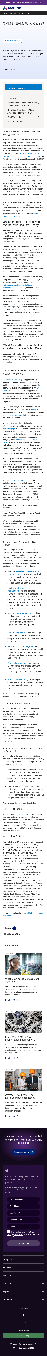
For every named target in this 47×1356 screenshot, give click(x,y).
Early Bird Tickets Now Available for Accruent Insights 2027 (21, 2)
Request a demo (21, 1152)
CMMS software (10, 380)
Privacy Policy (24, 1331)
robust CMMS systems (23, 480)
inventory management (23, 613)
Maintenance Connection (12, 40)
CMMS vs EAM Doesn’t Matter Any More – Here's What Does (21, 111)
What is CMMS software (29, 154)
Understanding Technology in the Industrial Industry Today (22, 104)
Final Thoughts (14, 117)
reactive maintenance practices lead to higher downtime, (18, 285)
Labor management (16, 633)
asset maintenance (20, 814)
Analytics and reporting (17, 679)
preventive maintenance (12, 415)
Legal (24, 1323)
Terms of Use (18, 1235)
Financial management (17, 663)
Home (5, 13)
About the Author (14, 121)
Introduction (12, 98)
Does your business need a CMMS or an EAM (21, 156)
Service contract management (21, 646)
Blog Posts (13, 13)
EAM (33, 410)
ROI (4, 307)
